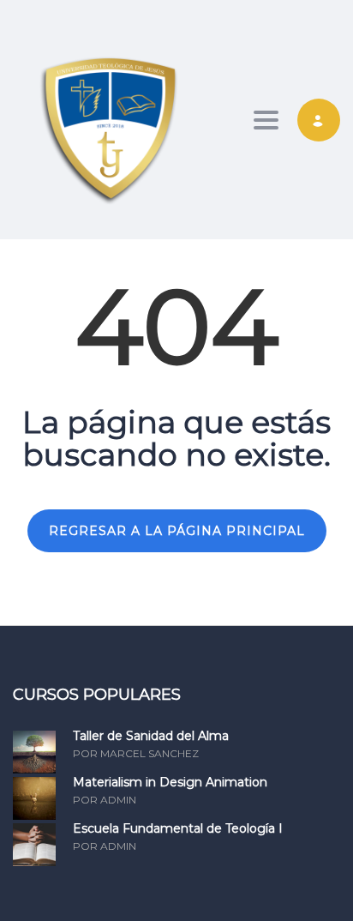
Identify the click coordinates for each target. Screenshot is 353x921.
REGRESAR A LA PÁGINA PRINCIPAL (177, 531)
